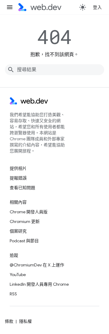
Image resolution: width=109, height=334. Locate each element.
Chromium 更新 (25, 221)
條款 (9, 321)
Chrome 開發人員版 (29, 212)
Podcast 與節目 (24, 240)
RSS (13, 294)
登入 (97, 7)
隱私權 (25, 321)
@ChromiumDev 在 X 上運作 (37, 265)
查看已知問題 (22, 187)
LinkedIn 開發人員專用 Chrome (39, 284)
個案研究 (18, 231)
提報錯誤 (18, 178)
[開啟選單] (10, 7)
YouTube (18, 274)
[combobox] (54, 69)
